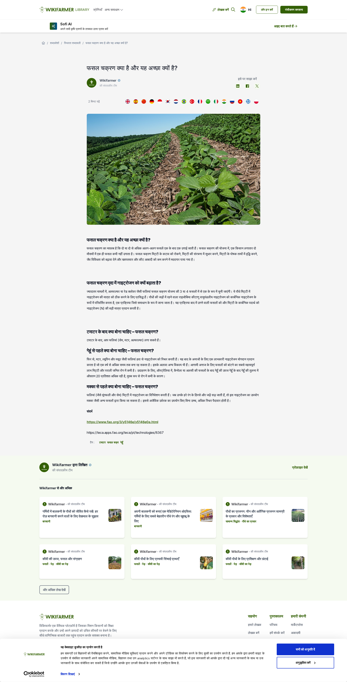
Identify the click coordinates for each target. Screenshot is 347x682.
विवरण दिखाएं (68, 674)
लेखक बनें (223, 10)
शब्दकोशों (54, 43)
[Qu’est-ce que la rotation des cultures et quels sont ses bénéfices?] (200, 101)
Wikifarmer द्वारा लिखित (69, 465)
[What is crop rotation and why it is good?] (127, 101)
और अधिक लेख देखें (54, 590)
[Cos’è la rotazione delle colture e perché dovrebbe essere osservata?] (216, 101)
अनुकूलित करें (303, 662)
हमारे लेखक (254, 625)
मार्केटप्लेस (297, 625)
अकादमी (295, 633)
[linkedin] (238, 86)
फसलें (45, 564)
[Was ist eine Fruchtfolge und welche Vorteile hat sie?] (151, 101)
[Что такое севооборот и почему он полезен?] (232, 101)
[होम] (43, 43)
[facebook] (247, 86)
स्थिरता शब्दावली (72, 43)
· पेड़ (51, 564)
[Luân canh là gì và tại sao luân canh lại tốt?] (240, 101)
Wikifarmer (108, 80)
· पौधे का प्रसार (248, 521)
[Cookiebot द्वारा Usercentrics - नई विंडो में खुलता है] (34, 674)
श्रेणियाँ (97, 10)
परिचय (273, 625)
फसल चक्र (113, 442)
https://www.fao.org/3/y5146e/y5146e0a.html (122, 422)
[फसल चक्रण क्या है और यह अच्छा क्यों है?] (224, 101)
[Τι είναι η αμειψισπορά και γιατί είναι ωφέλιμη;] (248, 101)
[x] (257, 86)
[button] (246, 9)
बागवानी (46, 521)
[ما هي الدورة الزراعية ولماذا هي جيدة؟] (208, 101)
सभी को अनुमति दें (305, 649)
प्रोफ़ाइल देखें (300, 467)
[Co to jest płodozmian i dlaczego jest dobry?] (256, 101)
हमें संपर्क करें (277, 633)
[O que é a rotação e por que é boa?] (184, 101)
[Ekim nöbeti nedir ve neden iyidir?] (192, 101)
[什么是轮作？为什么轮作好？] (143, 101)
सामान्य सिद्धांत (233, 521)
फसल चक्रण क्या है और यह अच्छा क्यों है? (107, 43)
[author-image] (44, 467)
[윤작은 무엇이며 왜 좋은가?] (167, 101)
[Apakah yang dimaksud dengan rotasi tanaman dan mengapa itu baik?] (159, 101)
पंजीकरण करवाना (294, 9)
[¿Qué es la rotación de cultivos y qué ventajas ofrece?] (135, 101)
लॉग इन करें (267, 9)
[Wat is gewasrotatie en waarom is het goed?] (176, 101)
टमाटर (102, 442)
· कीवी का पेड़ (61, 564)
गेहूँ (121, 442)
